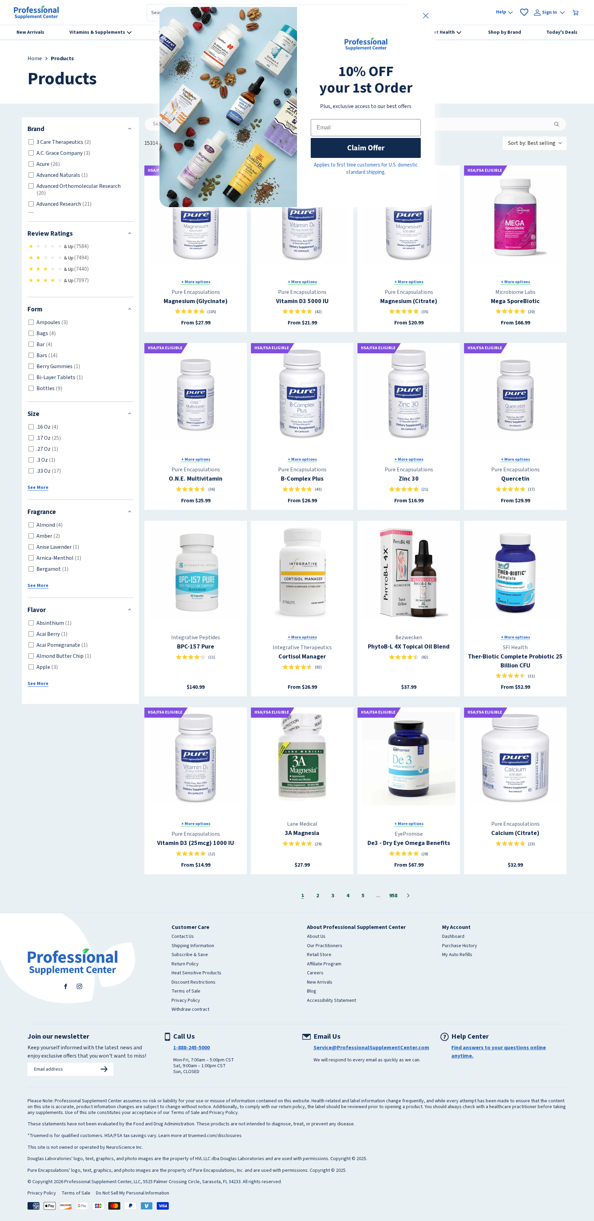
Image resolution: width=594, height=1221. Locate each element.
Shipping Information (193, 946)
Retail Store (319, 955)
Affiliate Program (324, 964)
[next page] (408, 895)
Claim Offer (366, 148)
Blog (311, 991)
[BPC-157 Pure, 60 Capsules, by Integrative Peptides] (195, 572)
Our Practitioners (324, 946)
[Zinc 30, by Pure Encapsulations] (409, 394)
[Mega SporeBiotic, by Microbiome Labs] (515, 217)
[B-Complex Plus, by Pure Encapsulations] (302, 394)
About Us (316, 937)
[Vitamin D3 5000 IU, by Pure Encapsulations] (302, 217)
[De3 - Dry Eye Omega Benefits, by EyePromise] (409, 759)
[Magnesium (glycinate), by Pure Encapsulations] (195, 217)
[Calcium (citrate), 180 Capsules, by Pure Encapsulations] (515, 759)
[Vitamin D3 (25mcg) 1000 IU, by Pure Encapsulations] (195, 759)
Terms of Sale (186, 991)
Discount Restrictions (194, 982)
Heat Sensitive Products (196, 973)
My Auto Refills (457, 955)
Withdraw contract (190, 1010)
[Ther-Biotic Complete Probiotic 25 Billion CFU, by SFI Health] (515, 572)
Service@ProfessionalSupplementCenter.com (371, 1047)
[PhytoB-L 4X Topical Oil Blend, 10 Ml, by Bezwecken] (409, 572)
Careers (315, 973)
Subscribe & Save (190, 955)
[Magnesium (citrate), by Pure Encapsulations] (409, 217)
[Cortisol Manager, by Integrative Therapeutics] (302, 572)
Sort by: (532, 143)
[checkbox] (79, 142)
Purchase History (459, 946)
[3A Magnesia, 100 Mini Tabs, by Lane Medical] (302, 759)
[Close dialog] (426, 16)
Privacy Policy (186, 1001)
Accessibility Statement (331, 1001)
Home (35, 58)
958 (393, 895)
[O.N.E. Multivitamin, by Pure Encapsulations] (195, 394)
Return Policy (185, 964)
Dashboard (453, 937)
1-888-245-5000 (191, 1047)
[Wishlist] (524, 12)
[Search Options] (559, 124)
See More (38, 487)
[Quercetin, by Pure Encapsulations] (515, 394)
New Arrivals (319, 982)
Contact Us (183, 937)
